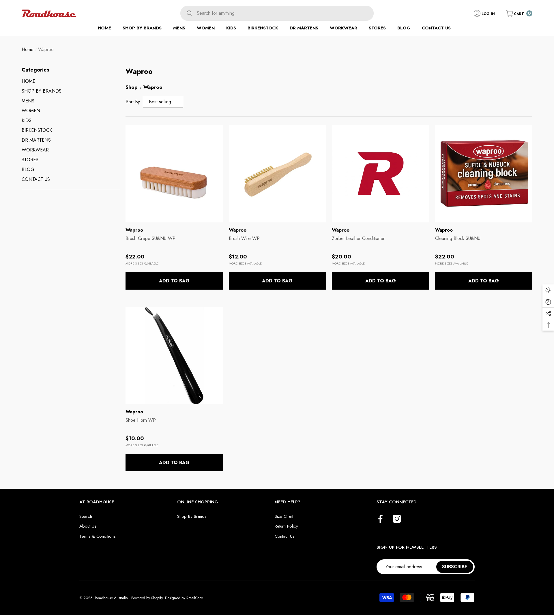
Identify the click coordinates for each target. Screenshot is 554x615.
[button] (519, 13)
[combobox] (285, 13)
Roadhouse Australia (112, 598)
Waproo (46, 49)
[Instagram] (397, 519)
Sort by (133, 101)
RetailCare (194, 598)
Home (27, 49)
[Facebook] (380, 519)
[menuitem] (71, 81)
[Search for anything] (277, 13)
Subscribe (454, 566)
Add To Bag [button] (174, 281)
